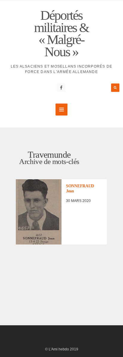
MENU (61, 110)
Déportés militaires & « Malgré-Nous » (61, 33)
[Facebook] (61, 87)
